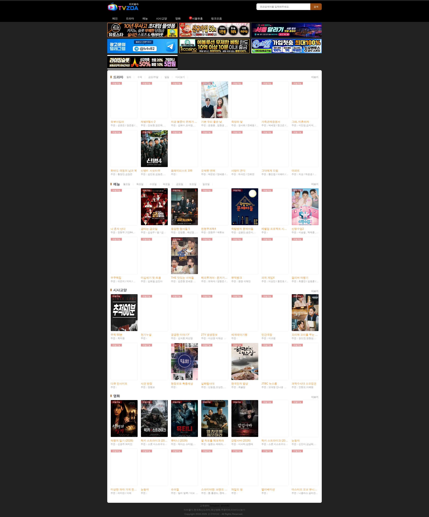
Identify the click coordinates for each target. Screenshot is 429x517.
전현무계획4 (208, 228)
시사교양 (161, 18)
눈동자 (296, 440)
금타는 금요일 (149, 228)
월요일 (126, 184)
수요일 (153, 184)
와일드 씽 (237, 489)
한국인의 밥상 (239, 383)
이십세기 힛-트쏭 (151, 277)
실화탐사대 (207, 383)
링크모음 (216, 18)
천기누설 (146, 334)
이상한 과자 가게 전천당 (124, 489)
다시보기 (180, 77)
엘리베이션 (268, 489)
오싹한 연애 (208, 170)
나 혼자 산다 (118, 228)
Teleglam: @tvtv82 (219, 505)
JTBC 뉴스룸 (269, 383)
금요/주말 (153, 77)
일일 (167, 77)
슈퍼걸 (175, 489)
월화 (129, 77)
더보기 (314, 77)
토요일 (192, 184)
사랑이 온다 (238, 170)
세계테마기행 (239, 334)
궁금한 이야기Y (180, 334)
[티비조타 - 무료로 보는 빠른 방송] (124, 11)
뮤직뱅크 (236, 277)
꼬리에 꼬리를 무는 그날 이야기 (305, 334)
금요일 (179, 184)
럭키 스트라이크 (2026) (154, 440)
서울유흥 (197, 18)
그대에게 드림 (269, 170)
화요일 (139, 184)
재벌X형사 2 (148, 121)
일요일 (206, 184)
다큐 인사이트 (119, 383)
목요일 (166, 184)
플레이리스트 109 (181, 170)
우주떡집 (116, 277)
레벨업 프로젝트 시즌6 (274, 228)
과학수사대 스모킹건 (304, 383)
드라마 (130, 18)
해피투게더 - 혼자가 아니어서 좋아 (214, 277)
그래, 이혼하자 (300, 121)
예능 (145, 18)
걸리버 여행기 (300, 277)
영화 (178, 18)
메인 (115, 18)
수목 (139, 77)
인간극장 (266, 334)
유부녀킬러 (117, 121)
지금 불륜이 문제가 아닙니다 (184, 121)
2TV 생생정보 (209, 334)
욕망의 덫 (237, 121)
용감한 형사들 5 (180, 228)
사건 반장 (146, 383)
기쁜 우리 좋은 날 (211, 121)
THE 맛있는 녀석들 (182, 277)
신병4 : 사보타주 (150, 170)
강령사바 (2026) (240, 440)
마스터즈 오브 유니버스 (305, 489)
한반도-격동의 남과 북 (124, 170)
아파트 (296, 170)
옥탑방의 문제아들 (242, 228)
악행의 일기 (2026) (122, 440)
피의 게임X (268, 277)
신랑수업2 (298, 228)
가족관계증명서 (270, 121)
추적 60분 (116, 334)
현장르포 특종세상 (182, 383)
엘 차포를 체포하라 (212, 440)
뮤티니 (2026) (179, 440)
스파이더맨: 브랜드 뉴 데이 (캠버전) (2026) (214, 489)
